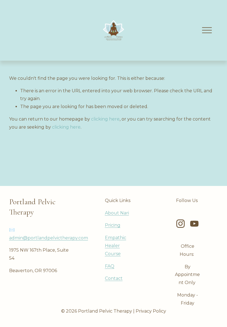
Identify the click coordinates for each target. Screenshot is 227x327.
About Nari (117, 213)
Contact (114, 278)
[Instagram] (180, 223)
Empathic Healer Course (115, 245)
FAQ (109, 266)
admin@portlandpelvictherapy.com (48, 238)
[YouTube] (194, 223)
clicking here (105, 119)
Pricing (112, 225)
